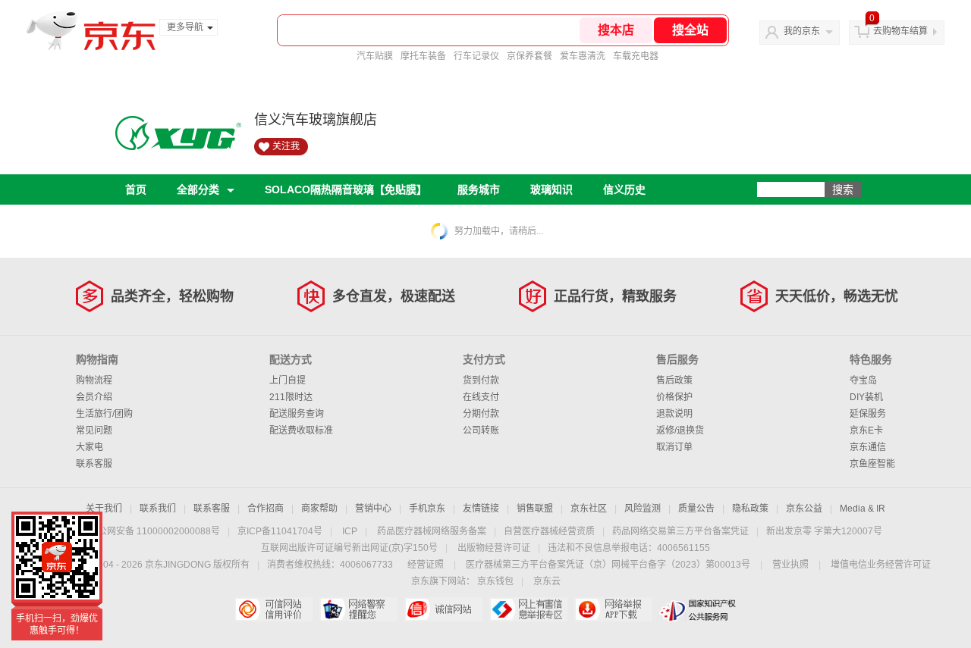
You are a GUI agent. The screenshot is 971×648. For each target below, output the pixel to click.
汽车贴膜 (375, 56)
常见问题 (94, 430)
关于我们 (104, 508)
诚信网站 (443, 609)
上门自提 (287, 380)
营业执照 (790, 564)
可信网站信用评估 (273, 609)
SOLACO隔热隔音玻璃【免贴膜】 (346, 189)
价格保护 (674, 397)
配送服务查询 (296, 414)
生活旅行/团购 (104, 414)
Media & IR (862, 508)
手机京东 (427, 508)
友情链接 (481, 508)
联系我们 (158, 508)
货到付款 (481, 380)
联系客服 (94, 464)
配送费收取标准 (301, 430)
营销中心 (373, 508)
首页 (135, 189)
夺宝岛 (863, 380)
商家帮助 (319, 508)
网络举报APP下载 (613, 609)
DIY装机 (866, 397)
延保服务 (868, 414)
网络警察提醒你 (358, 609)
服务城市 (478, 189)
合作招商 (265, 508)
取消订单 (674, 447)
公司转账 (481, 430)
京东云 (547, 581)
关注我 (286, 146)
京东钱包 (495, 581)
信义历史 (624, 189)
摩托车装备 (423, 56)
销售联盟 (535, 508)
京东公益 (804, 508)
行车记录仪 (476, 56)
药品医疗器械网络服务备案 (431, 531)
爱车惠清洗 (582, 56)
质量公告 (696, 508)
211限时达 (291, 397)
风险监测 (642, 508)
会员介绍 (94, 397)
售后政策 (674, 380)
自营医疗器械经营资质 (549, 531)
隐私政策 (750, 508)
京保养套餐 (529, 56)
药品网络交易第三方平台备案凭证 (680, 531)
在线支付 (481, 397)
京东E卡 (866, 430)
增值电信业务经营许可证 (881, 564)
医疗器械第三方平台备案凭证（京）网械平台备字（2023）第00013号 (608, 564)
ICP (349, 531)
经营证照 (425, 564)
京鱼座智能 (872, 464)
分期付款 (481, 414)
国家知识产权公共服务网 (698, 609)
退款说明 (674, 414)
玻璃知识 (551, 189)
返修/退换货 (680, 430)
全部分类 (198, 189)
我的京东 (802, 31)
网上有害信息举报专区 (528, 609)
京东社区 (588, 508)
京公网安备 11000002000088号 (154, 531)
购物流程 (94, 380)
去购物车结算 (900, 31)
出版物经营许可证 (493, 548)
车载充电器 (635, 56)
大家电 (89, 447)
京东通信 (868, 447)
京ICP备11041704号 (279, 531)
